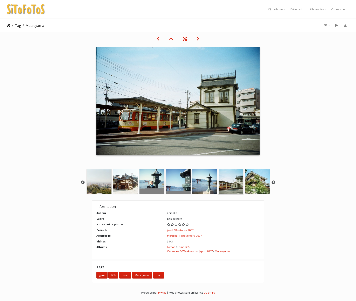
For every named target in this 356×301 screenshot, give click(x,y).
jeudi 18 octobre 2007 (180, 230)
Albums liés (317, 9)
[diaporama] (336, 26)
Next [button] (273, 182)
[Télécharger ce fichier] (345, 26)
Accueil (8, 25)
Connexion (338, 9)
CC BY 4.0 (209, 292)
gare (102, 275)
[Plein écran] (185, 39)
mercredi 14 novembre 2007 (184, 236)
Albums (278, 9)
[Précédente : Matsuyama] (158, 39)
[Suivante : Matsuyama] (198, 39)
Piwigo (162, 292)
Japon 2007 (206, 251)
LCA (113, 275)
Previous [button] (83, 182)
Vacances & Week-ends (182, 251)
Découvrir (296, 9)
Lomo (125, 275)
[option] (99, 181)
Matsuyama (222, 251)
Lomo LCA (184, 247)
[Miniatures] (171, 39)
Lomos (171, 247)
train (159, 275)
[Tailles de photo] (326, 26)
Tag (18, 25)
